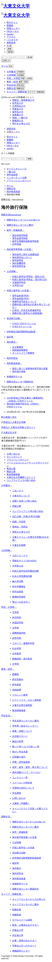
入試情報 (11, 75)
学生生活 (11, 85)
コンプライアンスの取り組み (21, 480)
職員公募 (11, 471)
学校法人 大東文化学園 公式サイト (18, 427)
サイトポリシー (14, 457)
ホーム (10, 186)
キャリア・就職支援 (17, 92)
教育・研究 (12, 82)
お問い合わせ (13, 454)
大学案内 (11, 71)
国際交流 (11, 88)
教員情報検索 (13, 474)
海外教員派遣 (13, 191)
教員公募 (11, 468)
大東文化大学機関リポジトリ (21, 477)
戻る (10, 66)
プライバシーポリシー (18, 460)
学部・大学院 (13, 78)
